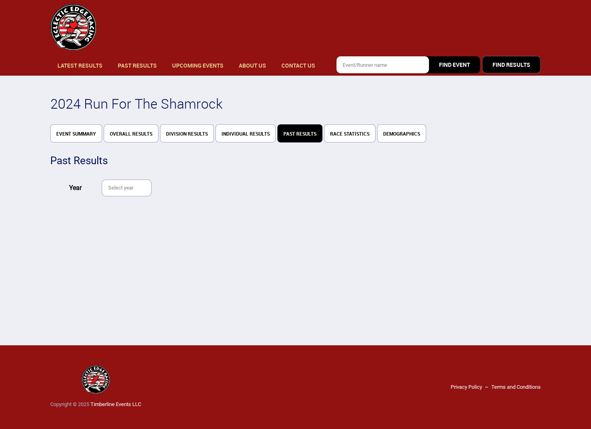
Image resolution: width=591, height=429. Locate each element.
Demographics (401, 134)
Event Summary (76, 134)
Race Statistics (349, 134)
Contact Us (298, 65)
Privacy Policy (466, 387)
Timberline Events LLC (115, 404)
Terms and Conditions (516, 387)
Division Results (187, 134)
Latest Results (80, 65)
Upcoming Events (198, 65)
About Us (252, 65)
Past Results (137, 65)
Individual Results (246, 134)
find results (511, 65)
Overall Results (131, 134)
